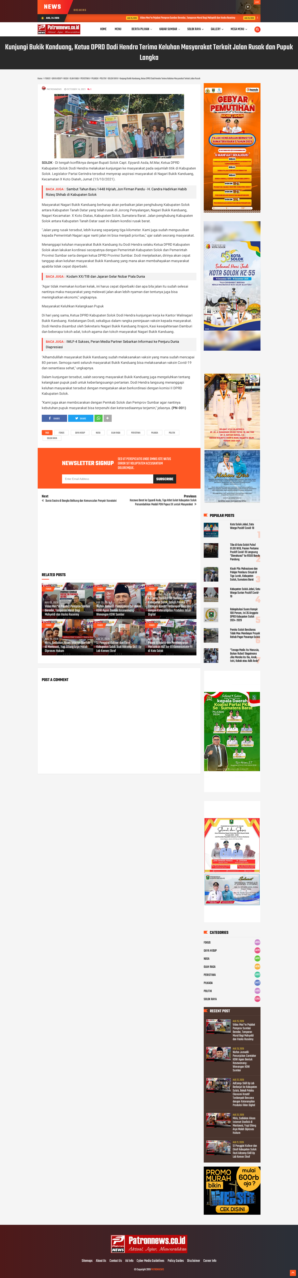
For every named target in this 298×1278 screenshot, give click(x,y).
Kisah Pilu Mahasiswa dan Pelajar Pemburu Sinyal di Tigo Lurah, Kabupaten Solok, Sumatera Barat (244, 574)
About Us (101, 1261)
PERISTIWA (135, 433)
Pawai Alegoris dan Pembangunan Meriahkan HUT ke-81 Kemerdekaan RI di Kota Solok (170, 647)
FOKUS (61, 433)
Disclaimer (193, 1261)
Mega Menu (237, 29)
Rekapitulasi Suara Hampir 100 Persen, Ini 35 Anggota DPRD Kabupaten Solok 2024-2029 (244, 615)
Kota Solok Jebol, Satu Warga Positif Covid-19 (242, 526)
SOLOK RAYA (52, 438)
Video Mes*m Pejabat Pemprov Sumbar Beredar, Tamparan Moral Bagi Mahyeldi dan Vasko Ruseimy (149, 18)
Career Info (209, 1261)
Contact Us (115, 1261)
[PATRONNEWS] (149, 1252)
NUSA (98, 433)
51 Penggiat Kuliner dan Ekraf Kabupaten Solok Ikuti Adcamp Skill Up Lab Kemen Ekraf (118, 647)
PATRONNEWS (157, 1269)
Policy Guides (176, 1261)
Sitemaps (87, 1261)
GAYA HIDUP (80, 433)
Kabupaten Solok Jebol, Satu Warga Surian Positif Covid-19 (245, 593)
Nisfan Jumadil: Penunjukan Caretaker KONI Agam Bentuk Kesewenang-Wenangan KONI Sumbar (118, 611)
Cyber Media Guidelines (150, 1261)
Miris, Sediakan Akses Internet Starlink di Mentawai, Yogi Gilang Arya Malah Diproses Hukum (67, 647)
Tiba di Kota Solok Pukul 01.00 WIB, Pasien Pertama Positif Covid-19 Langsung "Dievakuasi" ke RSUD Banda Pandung (245, 552)
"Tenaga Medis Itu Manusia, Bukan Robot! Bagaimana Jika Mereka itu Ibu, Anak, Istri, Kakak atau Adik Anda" (244, 655)
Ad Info (129, 1261)
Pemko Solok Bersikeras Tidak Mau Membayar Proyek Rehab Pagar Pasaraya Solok (245, 633)
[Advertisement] (119, 540)
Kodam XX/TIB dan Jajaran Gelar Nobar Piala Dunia (105, 276)
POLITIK (172, 433)
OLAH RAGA (115, 433)
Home (103, 29)
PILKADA (154, 433)
